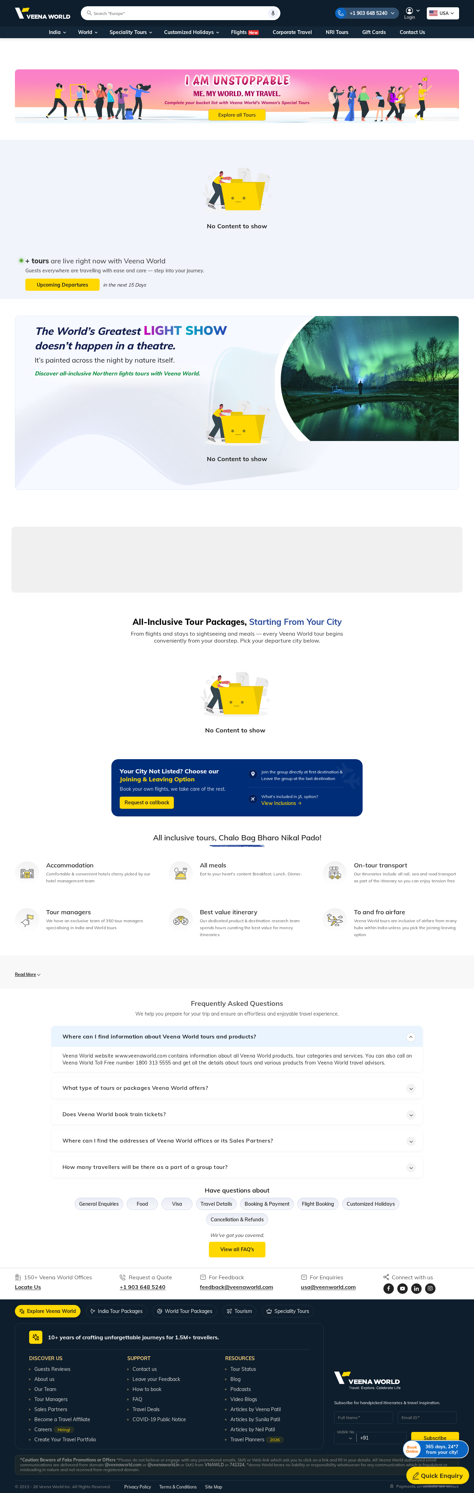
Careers (52, 1429)
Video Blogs (243, 1399)
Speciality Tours (128, 32)
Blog (235, 1379)
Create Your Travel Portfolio (65, 1439)
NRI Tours (337, 32)
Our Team (45, 1389)
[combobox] (344, 1438)
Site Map (213, 1487)
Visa (177, 1204)
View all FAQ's (237, 1249)
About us (44, 1379)
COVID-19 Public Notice (159, 1419)
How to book (147, 1389)
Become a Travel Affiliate (62, 1419)
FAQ (137, 1399)
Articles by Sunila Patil (255, 1419)
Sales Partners (50, 1409)
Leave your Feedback (156, 1379)
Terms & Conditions (178, 1487)
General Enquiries (99, 1204)
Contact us (145, 1369)
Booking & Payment (267, 1204)
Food (142, 1204)
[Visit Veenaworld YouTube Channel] (402, 1288)
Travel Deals (146, 1409)
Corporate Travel (292, 32)
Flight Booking (318, 1204)
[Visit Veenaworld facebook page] (388, 1288)
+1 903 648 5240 (368, 13)
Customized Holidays (189, 32)
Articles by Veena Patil (255, 1409)
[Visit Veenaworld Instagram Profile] (430, 1288)
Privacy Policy (137, 1487)
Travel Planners (255, 1439)
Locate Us (28, 1286)
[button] (237, 1036)
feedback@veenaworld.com (236, 1286)
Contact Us (412, 32)
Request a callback (147, 802)
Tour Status (243, 1369)
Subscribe (435, 1438)
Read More (25, 974)
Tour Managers (51, 1399)
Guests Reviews (52, 1369)
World (85, 32)
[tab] (48, 1311)
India (55, 32)
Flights (244, 32)
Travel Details (216, 1204)
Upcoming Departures (62, 285)
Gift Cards (374, 32)
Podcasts (240, 1389)
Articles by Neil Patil (252, 1429)
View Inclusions (278, 803)
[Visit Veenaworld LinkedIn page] (416, 1288)
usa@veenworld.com (328, 1286)
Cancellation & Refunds (237, 1219)
